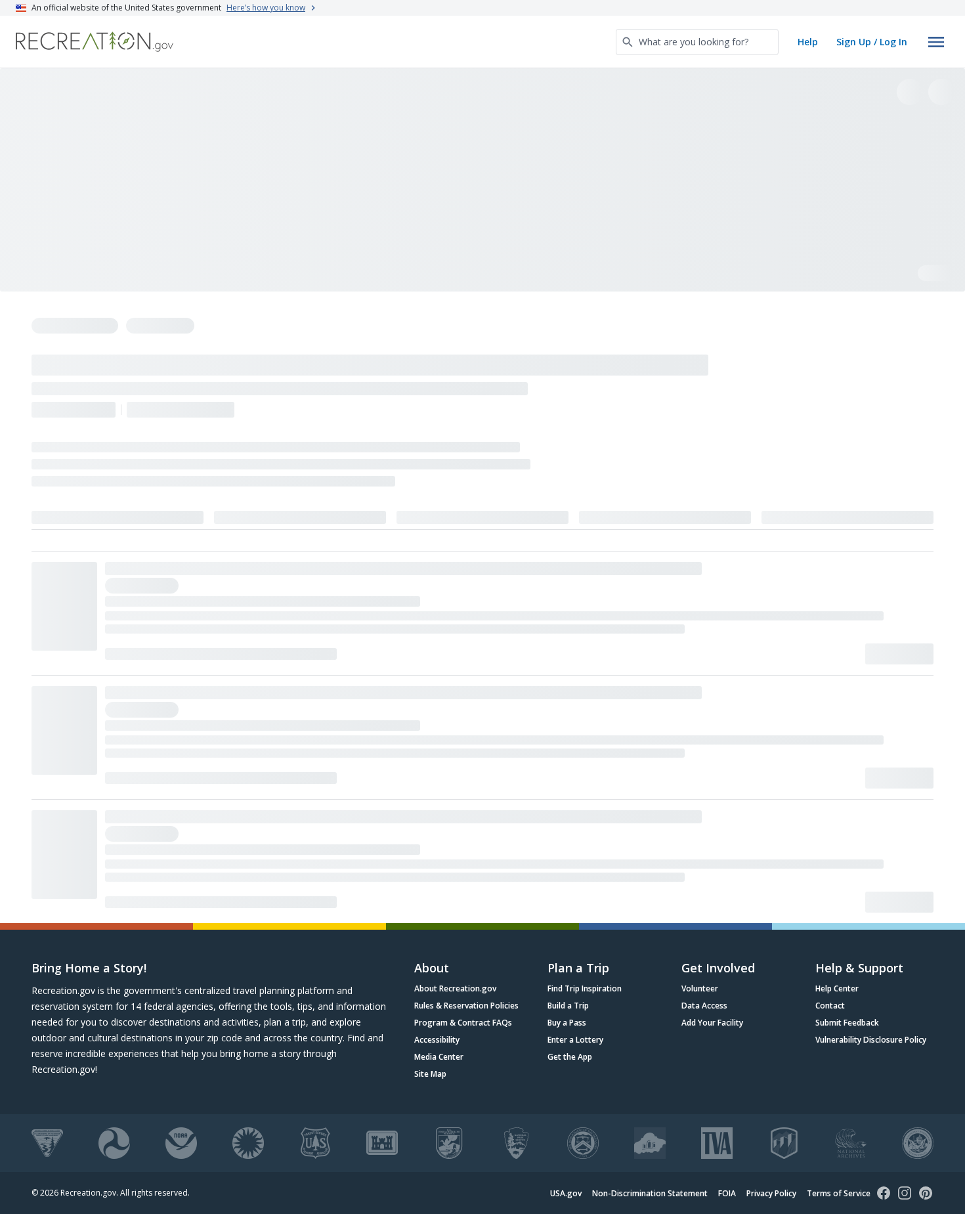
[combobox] (697, 42)
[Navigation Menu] (936, 42)
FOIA (727, 1193)
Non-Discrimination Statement (650, 1193)
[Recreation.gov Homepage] (94, 41)
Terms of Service (838, 1193)
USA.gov (566, 1193)
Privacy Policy (771, 1193)
